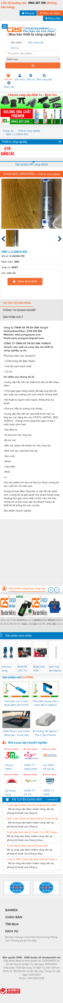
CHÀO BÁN (13, 917)
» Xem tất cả (52, 799)
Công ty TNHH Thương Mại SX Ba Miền (11, 767)
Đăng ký (29, 13)
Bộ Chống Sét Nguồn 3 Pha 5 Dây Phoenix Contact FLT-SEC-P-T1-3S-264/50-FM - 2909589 (45, 733)
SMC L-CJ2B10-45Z (17, 134)
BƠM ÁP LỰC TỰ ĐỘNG (22, 668)
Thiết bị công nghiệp (29, 130)
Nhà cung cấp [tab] (35, 42)
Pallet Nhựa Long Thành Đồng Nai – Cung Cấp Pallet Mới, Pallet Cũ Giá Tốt (16, 733)
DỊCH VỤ (11, 931)
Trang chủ (8, 130)
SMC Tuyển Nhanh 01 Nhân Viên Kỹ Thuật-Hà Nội (32, 818)
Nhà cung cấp (44, 79)
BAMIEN (11, 910)
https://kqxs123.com (49, 983)
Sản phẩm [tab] (16, 42)
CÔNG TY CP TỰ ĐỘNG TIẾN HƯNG (30, 792)
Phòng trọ (8, 983)
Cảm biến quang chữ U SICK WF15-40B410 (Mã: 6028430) (45, 703)
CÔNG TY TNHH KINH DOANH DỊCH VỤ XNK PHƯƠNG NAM (30, 767)
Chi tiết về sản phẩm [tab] (17, 302)
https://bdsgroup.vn (27, 983)
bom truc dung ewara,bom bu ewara (8, 668)
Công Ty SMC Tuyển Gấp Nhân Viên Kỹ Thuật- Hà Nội (33, 859)
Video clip (9, 86)
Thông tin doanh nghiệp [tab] (19, 310)
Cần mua (20, 79)
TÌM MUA (12, 924)
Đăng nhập (54, 18)
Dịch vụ (31, 79)
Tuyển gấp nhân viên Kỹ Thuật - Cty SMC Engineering (33, 832)
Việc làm (8, 79)
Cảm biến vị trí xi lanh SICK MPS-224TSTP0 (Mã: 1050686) (16, 703)
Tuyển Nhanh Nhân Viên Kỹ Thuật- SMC (27, 845)
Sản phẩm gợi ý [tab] (13, 317)
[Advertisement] (31, 551)
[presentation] (50, 590)
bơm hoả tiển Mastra (55, 668)
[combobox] (32, 59)
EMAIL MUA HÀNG (26, 281)
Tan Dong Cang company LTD (10, 792)
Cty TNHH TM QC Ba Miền (49, 767)
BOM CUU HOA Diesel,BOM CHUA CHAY (40, 668)
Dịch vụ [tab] (15, 47)
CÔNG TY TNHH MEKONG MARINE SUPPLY (48, 792)
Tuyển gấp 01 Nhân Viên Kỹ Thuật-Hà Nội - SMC (32, 805)
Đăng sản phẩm (51, 13)
